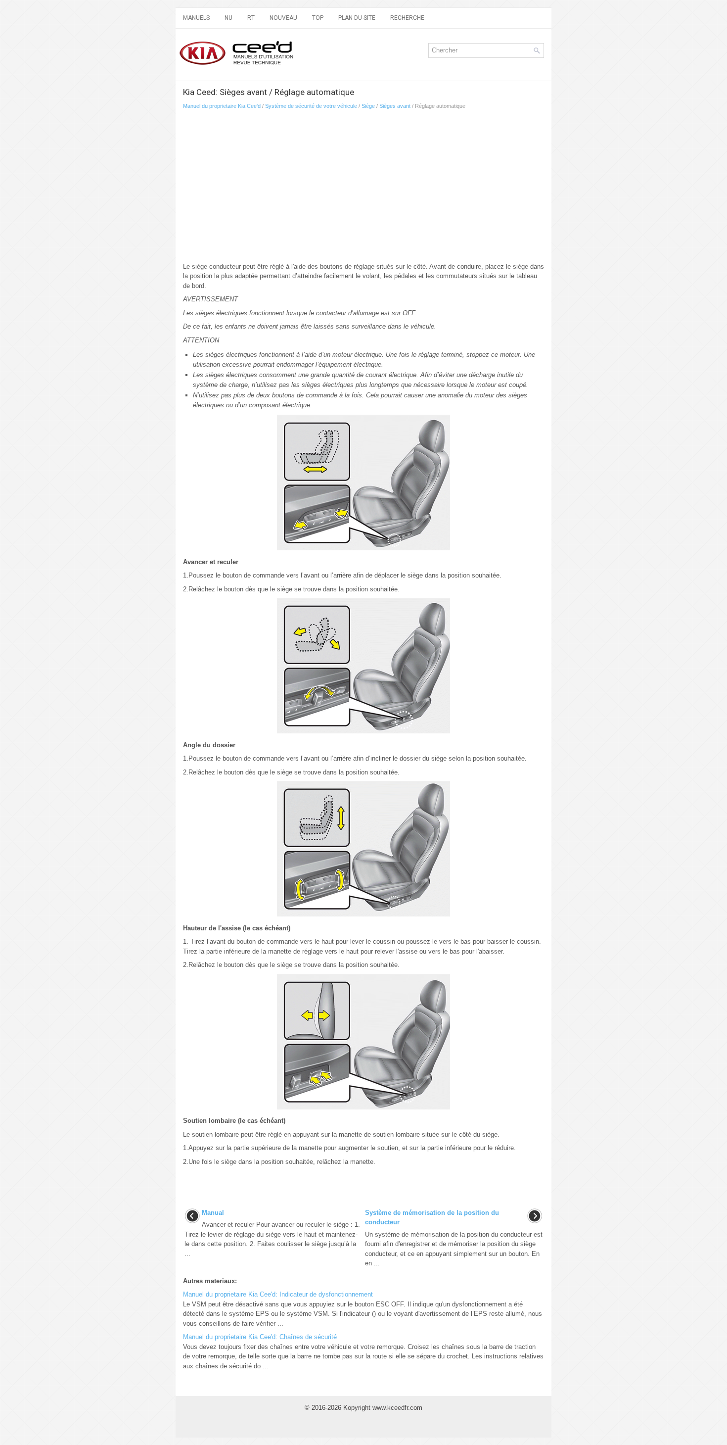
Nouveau (283, 17)
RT (251, 17)
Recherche (407, 17)
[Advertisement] (363, 188)
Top (317, 17)
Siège (368, 106)
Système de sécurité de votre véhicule (311, 106)
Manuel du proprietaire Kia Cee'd (222, 106)
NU (228, 17)
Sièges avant (394, 106)
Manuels (196, 17)
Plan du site (356, 17)
